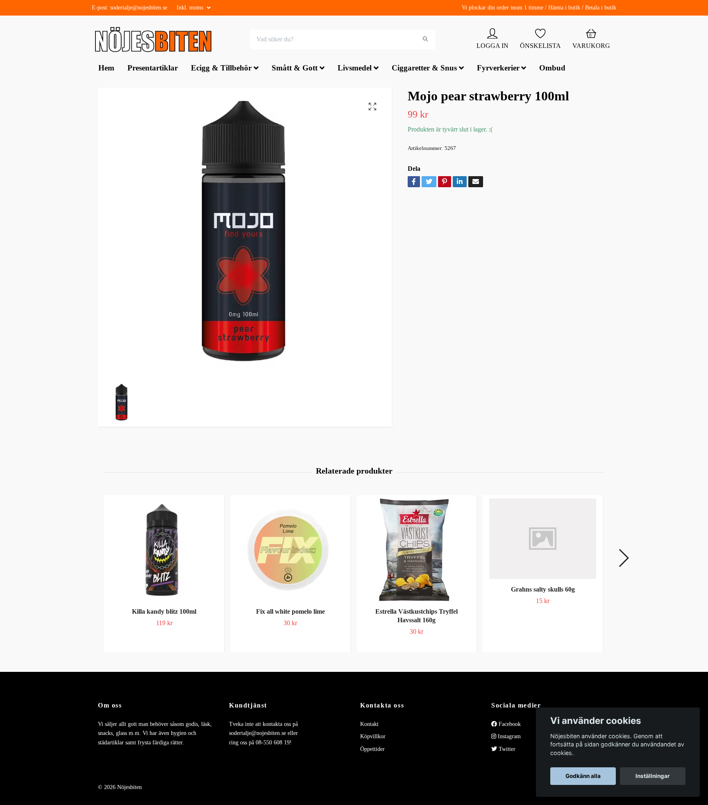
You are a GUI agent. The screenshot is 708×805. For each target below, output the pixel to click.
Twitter (506, 750)
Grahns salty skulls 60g (543, 590)
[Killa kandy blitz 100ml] (164, 550)
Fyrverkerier (498, 69)
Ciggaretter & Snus (424, 69)
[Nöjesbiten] (155, 40)
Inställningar (652, 776)
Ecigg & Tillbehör (221, 69)
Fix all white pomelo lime (290, 612)
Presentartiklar (152, 69)
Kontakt (369, 725)
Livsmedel (355, 69)
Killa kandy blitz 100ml (164, 612)
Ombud (552, 69)
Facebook (509, 725)
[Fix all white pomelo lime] (290, 550)
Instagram (508, 738)
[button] (623, 559)
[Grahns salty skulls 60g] (542, 539)
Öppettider (372, 750)
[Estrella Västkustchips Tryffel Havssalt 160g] (416, 550)
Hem (106, 69)
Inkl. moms (191, 8)
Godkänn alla (583, 776)
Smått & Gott (295, 69)
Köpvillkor (373, 738)
